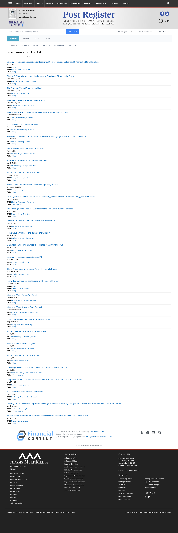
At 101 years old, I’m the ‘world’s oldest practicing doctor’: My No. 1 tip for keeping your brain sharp (51, 196)
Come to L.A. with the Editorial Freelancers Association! (31, 220)
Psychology (22, 202)
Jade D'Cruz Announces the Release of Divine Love (29, 232)
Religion (22, 238)
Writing (22, 226)
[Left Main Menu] (10, 3)
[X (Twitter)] (142, 435)
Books (13, 142)
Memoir (14, 214)
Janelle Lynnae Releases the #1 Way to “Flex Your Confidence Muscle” (37, 367)
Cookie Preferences (18, 466)
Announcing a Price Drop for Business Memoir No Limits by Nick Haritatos (40, 208)
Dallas (13, 190)
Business (14, 69)
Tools (48, 38)
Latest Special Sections (27, 17)
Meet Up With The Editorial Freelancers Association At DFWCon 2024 (37, 112)
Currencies (46, 45)
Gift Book (14, 94)
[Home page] (89, 16)
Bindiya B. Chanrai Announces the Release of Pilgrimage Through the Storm (40, 76)
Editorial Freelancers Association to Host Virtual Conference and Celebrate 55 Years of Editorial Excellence (54, 62)
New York (34, 397)
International (59, 45)
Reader (27, 142)
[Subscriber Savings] (34, 24)
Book (40, 373)
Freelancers (15, 313)
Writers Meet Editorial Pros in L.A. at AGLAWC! (27, 331)
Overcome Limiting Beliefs (20, 373)
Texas (13, 118)
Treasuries (72, 45)
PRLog (14, 72)
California (22, 361)
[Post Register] (12, 15)
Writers (24, 106)
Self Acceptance (30, 81)
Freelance (33, 154)
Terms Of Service (105, 436)
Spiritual (24, 190)
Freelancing (15, 397)
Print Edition (86, 24)
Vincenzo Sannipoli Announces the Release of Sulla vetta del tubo (36, 244)
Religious (14, 81)
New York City (25, 397)
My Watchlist (144, 31)
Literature (26, 421)
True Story (26, 214)
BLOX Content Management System (146, 512)
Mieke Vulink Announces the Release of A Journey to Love (32, 184)
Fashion (14, 385)
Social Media (22, 250)
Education (22, 94)
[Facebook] (147, 435)
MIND (15, 286)
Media (30, 69)
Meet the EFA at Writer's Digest (21, 343)
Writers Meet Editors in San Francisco (23, 172)
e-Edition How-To (98, 24)
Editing (28, 262)
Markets (13, 38)
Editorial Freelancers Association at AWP (24, 257)
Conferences (22, 69)
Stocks (26, 38)
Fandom (20, 385)
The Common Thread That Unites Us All (24, 88)
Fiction (27, 274)
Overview (25, 45)
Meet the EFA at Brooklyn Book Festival (24, 307)
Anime (26, 385)
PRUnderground (17, 375)
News (35, 45)
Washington (31, 166)
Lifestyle (14, 202)
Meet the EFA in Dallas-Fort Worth (22, 295)
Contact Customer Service (128, 470)
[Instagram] (159, 435)
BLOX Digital (166, 512)
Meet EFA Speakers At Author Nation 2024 (26, 100)
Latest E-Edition (27, 10)
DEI (14, 67)
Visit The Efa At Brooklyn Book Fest (22, 124)
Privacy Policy (91, 436)
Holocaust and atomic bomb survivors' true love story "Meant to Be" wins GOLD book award (47, 415)
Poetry (13, 178)
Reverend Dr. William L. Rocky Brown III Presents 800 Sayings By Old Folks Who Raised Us (46, 136)
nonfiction (33, 373)
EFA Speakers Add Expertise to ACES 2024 (25, 148)
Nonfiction (30, 118)
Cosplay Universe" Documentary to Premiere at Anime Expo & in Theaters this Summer (45, 379)
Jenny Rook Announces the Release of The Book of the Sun (33, 281)
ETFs (37, 38)
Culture (29, 94)
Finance (13, 250)
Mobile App (110, 24)
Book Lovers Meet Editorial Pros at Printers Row (28, 319)
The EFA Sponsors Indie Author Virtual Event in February (32, 269)
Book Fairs (15, 226)
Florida (13, 421)
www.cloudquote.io (97, 431)
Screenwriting (15, 106)
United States (20, 118)
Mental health (31, 202)
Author (19, 421)
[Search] (168, 3)
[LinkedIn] (153, 435)
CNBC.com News (17, 204)
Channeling (30, 238)
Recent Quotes (123, 31)
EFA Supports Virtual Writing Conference (25, 391)
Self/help (21, 81)
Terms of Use (59, 512)
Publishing (20, 142)
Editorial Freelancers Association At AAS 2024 (27, 160)
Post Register (24, 13)
